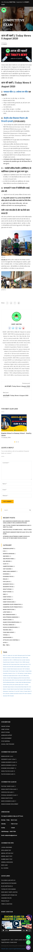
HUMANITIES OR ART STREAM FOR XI (12, 604)
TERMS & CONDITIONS (6, 904)
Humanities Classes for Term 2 (9, 673)
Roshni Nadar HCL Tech (26, 686)
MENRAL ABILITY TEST (6, 856)
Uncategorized (7, 637)
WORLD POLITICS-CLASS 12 (8, 771)
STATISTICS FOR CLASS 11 (7, 792)
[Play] (3, 930)
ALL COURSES (4, 868)
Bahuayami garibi (21, 655)
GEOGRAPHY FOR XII (8, 586)
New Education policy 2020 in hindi (10, 680)
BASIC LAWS (4, 865)
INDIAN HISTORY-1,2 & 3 (7, 756)
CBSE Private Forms (8, 558)
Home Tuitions (7, 596)
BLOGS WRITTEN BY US (7, 886)
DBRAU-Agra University (9, 571)
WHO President (11, 695)
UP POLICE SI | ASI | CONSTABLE (10, 640)
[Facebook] (7, 303)
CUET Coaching (7, 569)
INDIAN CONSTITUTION (7, 798)
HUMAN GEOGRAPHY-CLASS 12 (9, 762)
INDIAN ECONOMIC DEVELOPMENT (9, 804)
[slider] (15, 930)
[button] (16, 923)
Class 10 (5, 563)
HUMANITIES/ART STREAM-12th (9, 895)
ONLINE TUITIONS (5, 726)
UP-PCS (5, 642)
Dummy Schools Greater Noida (20, 666)
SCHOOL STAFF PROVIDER (7, 744)
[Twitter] (11, 303)
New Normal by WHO (21, 680)
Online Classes (7, 619)
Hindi (4, 594)
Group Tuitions (7, 589)
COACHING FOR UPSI (6, 898)
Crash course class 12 (24, 664)
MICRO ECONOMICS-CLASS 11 (8, 801)
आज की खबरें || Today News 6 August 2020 (15, 395)
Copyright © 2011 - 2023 (7, 939)
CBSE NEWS (6, 556)
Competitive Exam (8, 566)
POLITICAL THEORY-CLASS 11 (8, 786)
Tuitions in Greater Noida (25, 691)
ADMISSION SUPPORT (6, 735)
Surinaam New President (18, 689)
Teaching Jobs (7, 629)
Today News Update (8, 632)
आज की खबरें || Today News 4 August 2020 (17, 386)
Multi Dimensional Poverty (24, 677)
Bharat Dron (20, 657)
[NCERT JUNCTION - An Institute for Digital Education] (3, 11)
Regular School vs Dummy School (14, 686)
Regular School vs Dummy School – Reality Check (17, 529)
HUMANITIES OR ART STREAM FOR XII (12, 607)
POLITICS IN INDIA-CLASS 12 (8, 774)
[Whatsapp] (28, 942)
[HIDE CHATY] (28, 947)
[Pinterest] (15, 303)
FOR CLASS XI (6, 581)
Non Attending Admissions (10, 617)
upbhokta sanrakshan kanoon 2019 (17, 693)
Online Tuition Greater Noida (11, 622)
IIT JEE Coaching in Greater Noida (23, 673)
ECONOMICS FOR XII (8, 576)
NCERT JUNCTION (17, 324)
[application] (16, 923)
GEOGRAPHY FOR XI (8, 584)
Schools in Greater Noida (10, 627)
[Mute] (27, 930)
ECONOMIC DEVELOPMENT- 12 (8, 768)
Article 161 (5, 655)
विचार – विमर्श (5, 645)
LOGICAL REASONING (6, 847)
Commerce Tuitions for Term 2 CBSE (17, 662)
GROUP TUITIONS (5, 732)
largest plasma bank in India (15, 675)
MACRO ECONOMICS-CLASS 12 (9, 765)
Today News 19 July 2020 (14, 691)
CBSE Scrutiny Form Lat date (19, 660)
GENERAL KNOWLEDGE (7, 862)
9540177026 (12, 2)
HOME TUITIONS (5, 729)
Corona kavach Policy (15, 664)
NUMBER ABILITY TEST (6, 859)
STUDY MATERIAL (5, 741)
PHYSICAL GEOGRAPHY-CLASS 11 (9, 795)
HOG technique (12, 671)
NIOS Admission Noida (9, 614)
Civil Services (6, 561)
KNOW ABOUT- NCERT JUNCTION (9, 892)
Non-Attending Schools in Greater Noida (13, 682)
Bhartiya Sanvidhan (8, 553)
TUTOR (3, 4)
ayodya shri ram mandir (12, 655)
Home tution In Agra (8, 602)
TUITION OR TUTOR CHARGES (8, 889)
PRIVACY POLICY (5, 901)
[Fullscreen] (29, 930)
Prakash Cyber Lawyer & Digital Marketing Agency (13, 948)
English (5, 579)
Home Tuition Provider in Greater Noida (23, 671)
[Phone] (28, 937)
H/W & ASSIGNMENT (6, 738)
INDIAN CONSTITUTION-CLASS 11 (9, 789)
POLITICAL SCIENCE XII (8, 624)
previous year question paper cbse (16, 684)
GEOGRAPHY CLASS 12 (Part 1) (8, 759)
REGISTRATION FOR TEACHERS (8, 883)
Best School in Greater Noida (11, 657)
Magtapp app (16, 677)
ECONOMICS (6, 574)
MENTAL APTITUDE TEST (7, 853)
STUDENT (26, 2)
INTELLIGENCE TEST (6, 850)
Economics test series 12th (18, 668)
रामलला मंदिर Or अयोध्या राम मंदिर (16, 91)
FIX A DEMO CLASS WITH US (8, 880)
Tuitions (5, 635)
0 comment (4, 44)
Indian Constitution (8, 609)
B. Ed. (4, 551)
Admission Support (8, 548)
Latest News (6, 612)
